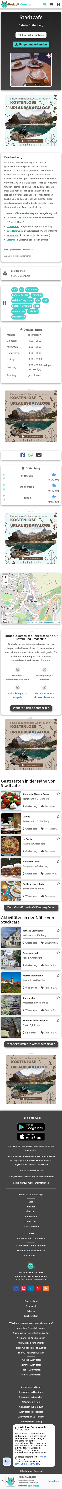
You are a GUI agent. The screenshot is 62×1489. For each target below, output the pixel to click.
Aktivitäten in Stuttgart (31, 1412)
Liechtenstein (31, 1316)
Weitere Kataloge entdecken (31, 708)
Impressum (31, 1217)
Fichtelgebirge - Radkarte (44, 678)
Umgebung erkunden (33, 44)
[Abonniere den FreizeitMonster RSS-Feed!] (46, 1288)
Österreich (31, 1306)
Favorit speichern (33, 35)
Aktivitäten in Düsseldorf (31, 1417)
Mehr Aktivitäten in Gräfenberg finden (31, 1044)
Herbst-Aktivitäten (31, 1370)
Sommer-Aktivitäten (31, 1365)
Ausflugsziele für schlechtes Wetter (31, 1333)
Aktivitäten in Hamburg (31, 1392)
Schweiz (31, 1311)
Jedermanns (13, 235)
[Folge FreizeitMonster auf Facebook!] (16, 1288)
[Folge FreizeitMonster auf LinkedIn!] (31, 1288)
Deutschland (31, 1301)
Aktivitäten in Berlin (31, 1387)
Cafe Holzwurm (15, 231)
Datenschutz (31, 1222)
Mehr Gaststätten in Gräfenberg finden (31, 907)
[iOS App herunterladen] (31, 1140)
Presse (31, 1234)
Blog (31, 1202)
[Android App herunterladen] (31, 1131)
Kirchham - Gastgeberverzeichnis (17, 678)
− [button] (5, 582)
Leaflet (30, 622)
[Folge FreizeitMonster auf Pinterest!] (38, 1288)
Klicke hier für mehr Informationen (31, 1183)
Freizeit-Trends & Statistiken (31, 1239)
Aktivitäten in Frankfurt (31, 1407)
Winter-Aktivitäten (31, 1375)
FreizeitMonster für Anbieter (31, 1246)
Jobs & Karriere (31, 1227)
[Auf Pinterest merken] (48, 55)
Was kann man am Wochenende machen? (31, 1323)
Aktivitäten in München (31, 1397)
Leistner (11, 240)
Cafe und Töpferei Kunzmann (23, 218)
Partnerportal (31, 1256)
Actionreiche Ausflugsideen (31, 1338)
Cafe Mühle (13, 227)
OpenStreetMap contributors (48, 622)
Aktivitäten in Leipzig (31, 1422)
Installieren (54, 1481)
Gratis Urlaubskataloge (31, 1195)
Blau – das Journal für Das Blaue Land (44, 696)
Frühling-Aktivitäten (31, 1360)
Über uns (31, 1212)
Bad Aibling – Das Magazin (18, 696)
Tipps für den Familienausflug (31, 1348)
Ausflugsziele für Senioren (31, 1343)
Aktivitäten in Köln (31, 1402)
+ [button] (5, 577)
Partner (31, 1207)
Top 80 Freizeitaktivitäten (31, 1353)
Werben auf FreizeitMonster (31, 1251)
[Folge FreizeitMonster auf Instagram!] (23, 1288)
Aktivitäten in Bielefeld (31, 1471)
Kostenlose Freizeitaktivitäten (31, 1328)
